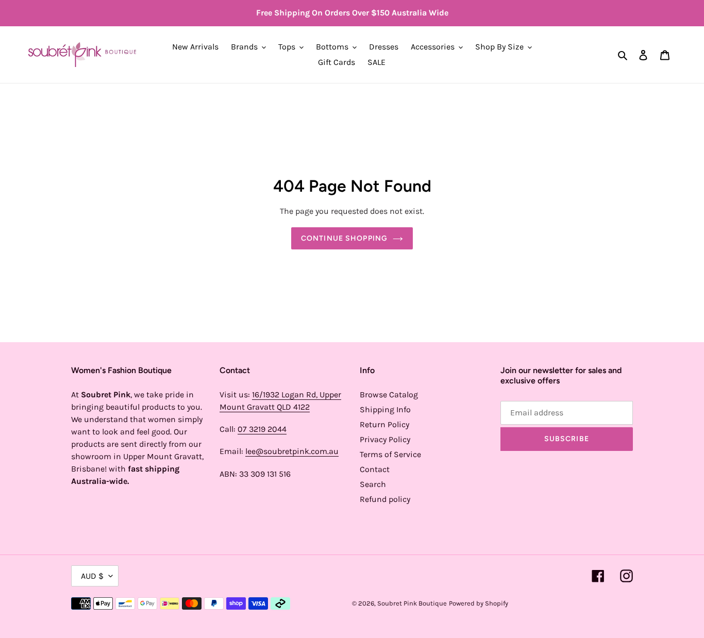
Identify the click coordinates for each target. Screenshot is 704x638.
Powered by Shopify (478, 603)
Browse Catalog (389, 394)
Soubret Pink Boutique (412, 603)
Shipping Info (385, 409)
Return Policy (384, 424)
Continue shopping (344, 238)
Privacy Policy (385, 439)
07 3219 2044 (262, 429)
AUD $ (92, 576)
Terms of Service (390, 454)
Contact (375, 469)
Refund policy (385, 499)
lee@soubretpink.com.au (292, 451)
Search (373, 484)
